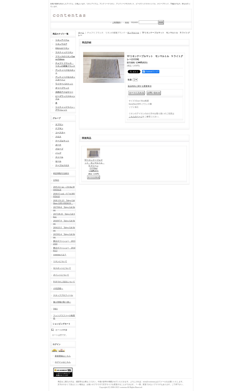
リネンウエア (61, 44)
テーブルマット (62, 141)
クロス (58, 137)
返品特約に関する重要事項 (139, 86)
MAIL (127, 22)
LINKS (56, 180)
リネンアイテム (62, 40)
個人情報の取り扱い (62, 302)
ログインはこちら (63, 362)
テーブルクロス (62, 165)
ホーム (81, 33)
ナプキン (59, 128)
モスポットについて (62, 268)
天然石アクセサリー (64, 92)
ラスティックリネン (64, 52)
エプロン (59, 124)
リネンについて (60, 261)
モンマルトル (133, 33)
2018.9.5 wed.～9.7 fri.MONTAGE (64, 195)
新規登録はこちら (63, 356)
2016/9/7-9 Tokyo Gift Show (64, 222)
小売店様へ (58, 288)
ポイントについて (61, 275)
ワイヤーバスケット (64, 84)
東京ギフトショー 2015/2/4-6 (64, 242)
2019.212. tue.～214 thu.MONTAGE (64, 188)
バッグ (58, 153)
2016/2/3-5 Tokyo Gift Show (64, 228)
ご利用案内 (116, 22)
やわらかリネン (62, 48)
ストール (59, 157)
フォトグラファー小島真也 (64, 316)
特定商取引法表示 (61, 173)
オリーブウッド (62, 88)
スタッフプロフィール (63, 295)
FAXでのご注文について (64, 282)
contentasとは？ (59, 255)
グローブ (59, 149)
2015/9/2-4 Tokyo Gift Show (64, 235)
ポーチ (58, 145)
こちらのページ (136, 117)
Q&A (55, 309)
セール (58, 161)
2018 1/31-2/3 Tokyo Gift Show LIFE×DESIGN (64, 201)
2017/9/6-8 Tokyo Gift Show (64, 208)
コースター (60, 132)
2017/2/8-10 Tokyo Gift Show (64, 215)
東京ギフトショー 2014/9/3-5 (64, 249)
